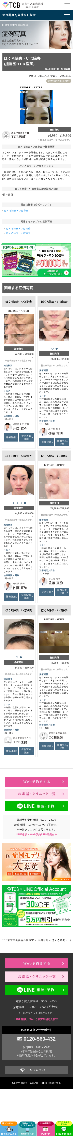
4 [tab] (25, 503)
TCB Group (36, 1069)
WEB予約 (45, 1134)
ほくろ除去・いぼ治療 (18, 228)
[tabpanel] (54, 326)
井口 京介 (20, 428)
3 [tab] (21, 503)
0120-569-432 (40, 1039)
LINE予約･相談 (64, 1134)
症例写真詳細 (26, 437)
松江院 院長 (54, 429)
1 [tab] (53, 349)
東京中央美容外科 (20, 133)
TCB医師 (18, 136)
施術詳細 (11, 437)
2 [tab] (57, 349)
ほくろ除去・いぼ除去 (16, 210)
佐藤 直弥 (55, 433)
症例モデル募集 (9, 1134)
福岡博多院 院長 (21, 424)
